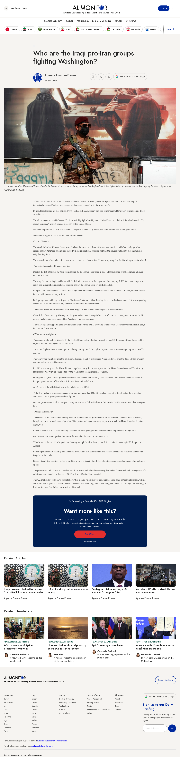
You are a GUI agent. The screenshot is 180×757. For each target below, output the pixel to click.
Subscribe (163, 8)
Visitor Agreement (94, 698)
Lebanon (7, 727)
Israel (6, 713)
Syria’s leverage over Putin (107, 645)
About (117, 698)
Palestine (7, 716)
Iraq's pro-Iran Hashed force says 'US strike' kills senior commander (23, 590)
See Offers (90, 534)
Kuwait (34, 709)
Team (117, 706)
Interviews (131, 21)
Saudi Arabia (9, 702)
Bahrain (35, 706)
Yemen (34, 713)
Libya (34, 716)
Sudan (34, 720)
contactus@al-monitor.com (42, 746)
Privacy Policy (93, 702)
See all (170, 29)
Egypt (6, 720)
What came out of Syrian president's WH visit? (18, 647)
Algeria (35, 731)
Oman (34, 702)
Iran (5, 706)
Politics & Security (53, 21)
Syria (6, 731)
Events (24, 8)
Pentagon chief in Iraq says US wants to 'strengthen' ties (109, 590)
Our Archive (64, 713)
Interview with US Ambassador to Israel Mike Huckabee (155, 647)
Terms (86, 541)
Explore (118, 21)
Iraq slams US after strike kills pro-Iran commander (156, 590)
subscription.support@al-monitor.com (52, 740)
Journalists (119, 702)
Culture (69, 21)
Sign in (173, 8)
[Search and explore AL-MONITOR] (6, 8)
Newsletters (15, 8)
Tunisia (34, 724)
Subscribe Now (165, 680)
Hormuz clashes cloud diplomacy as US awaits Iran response (67, 647)
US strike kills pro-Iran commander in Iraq (68, 590)
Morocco (35, 727)
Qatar (6, 724)
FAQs (89, 706)
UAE (5, 709)
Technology (83, 21)
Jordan (34, 698)
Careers (118, 709)
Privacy (93, 541)
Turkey (6, 698)
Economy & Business (101, 21)
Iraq (33, 695)
